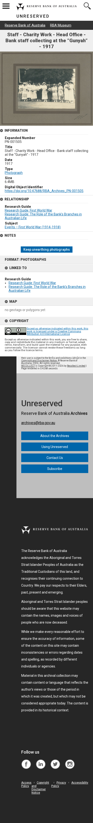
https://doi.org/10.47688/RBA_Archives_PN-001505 (44, 191)
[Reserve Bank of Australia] (26, 760)
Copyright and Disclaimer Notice (40, 787)
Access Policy (26, 784)
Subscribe (54, 469)
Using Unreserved (54, 447)
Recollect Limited (76, 366)
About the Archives (54, 436)
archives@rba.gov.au (38, 423)
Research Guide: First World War (32, 283)
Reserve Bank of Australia (25, 25)
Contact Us (54, 458)
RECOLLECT (28, 366)
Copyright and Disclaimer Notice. (39, 360)
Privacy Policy (58, 784)
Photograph (14, 173)
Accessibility (79, 782)
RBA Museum (60, 25)
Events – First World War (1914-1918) (33, 227)
